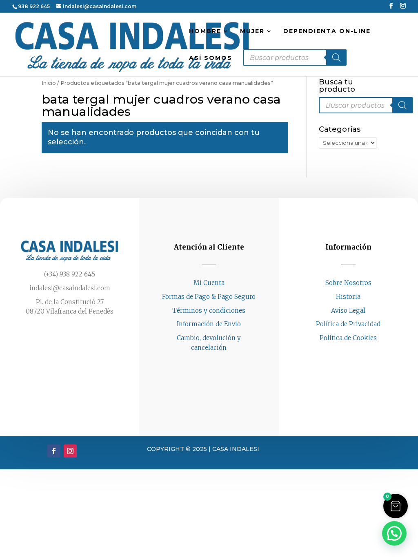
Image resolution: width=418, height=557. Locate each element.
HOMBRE (205, 31)
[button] (395, 506)
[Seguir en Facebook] (340, 353)
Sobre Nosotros (348, 283)
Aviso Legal (348, 310)
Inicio (49, 83)
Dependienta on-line (327, 31)
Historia (348, 297)
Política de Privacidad (348, 324)
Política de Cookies (348, 338)
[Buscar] (336, 57)
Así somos (210, 58)
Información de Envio (209, 324)
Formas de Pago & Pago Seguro (209, 297)
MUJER (252, 31)
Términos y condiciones (208, 310)
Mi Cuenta (209, 283)
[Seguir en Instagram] (356, 353)
